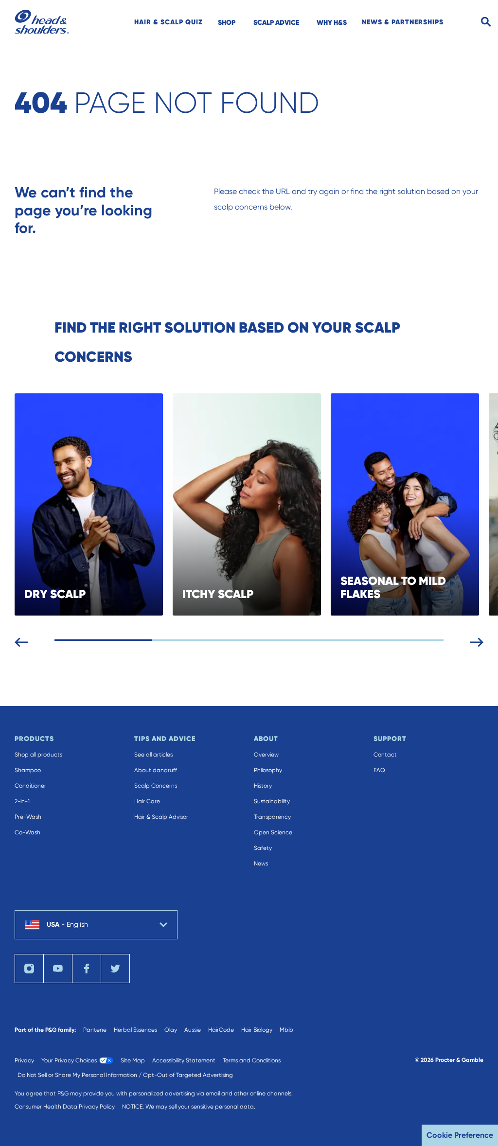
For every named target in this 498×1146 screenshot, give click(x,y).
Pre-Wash (28, 816)
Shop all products (38, 754)
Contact (385, 754)
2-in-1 (22, 801)
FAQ (379, 770)
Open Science (273, 832)
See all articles (153, 754)
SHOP (226, 22)
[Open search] (486, 22)
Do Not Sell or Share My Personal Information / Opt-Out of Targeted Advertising (125, 1075)
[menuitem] (168, 22)
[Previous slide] (21, 640)
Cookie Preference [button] (460, 1135)
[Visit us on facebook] (86, 968)
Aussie (192, 1029)
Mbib (286, 1029)
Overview (266, 754)
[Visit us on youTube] (58, 968)
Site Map (133, 1060)
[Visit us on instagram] (29, 968)
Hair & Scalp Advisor (161, 816)
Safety (263, 848)
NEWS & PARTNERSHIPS (403, 22)
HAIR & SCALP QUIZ (168, 22)
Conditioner (30, 785)
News (261, 863)
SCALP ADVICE (276, 22)
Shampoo (28, 770)
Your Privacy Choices (69, 1060)
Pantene (95, 1029)
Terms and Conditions (252, 1060)
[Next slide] (476, 640)
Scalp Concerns (155, 785)
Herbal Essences (135, 1029)
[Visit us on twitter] (115, 968)
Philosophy (268, 770)
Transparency (272, 816)
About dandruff (155, 770)
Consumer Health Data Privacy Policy (65, 1107)
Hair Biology (256, 1029)
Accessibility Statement (183, 1060)
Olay (170, 1029)
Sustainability (272, 801)
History (263, 785)
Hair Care (147, 801)
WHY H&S (332, 22)
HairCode (221, 1029)
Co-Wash (27, 832)
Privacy (24, 1060)
